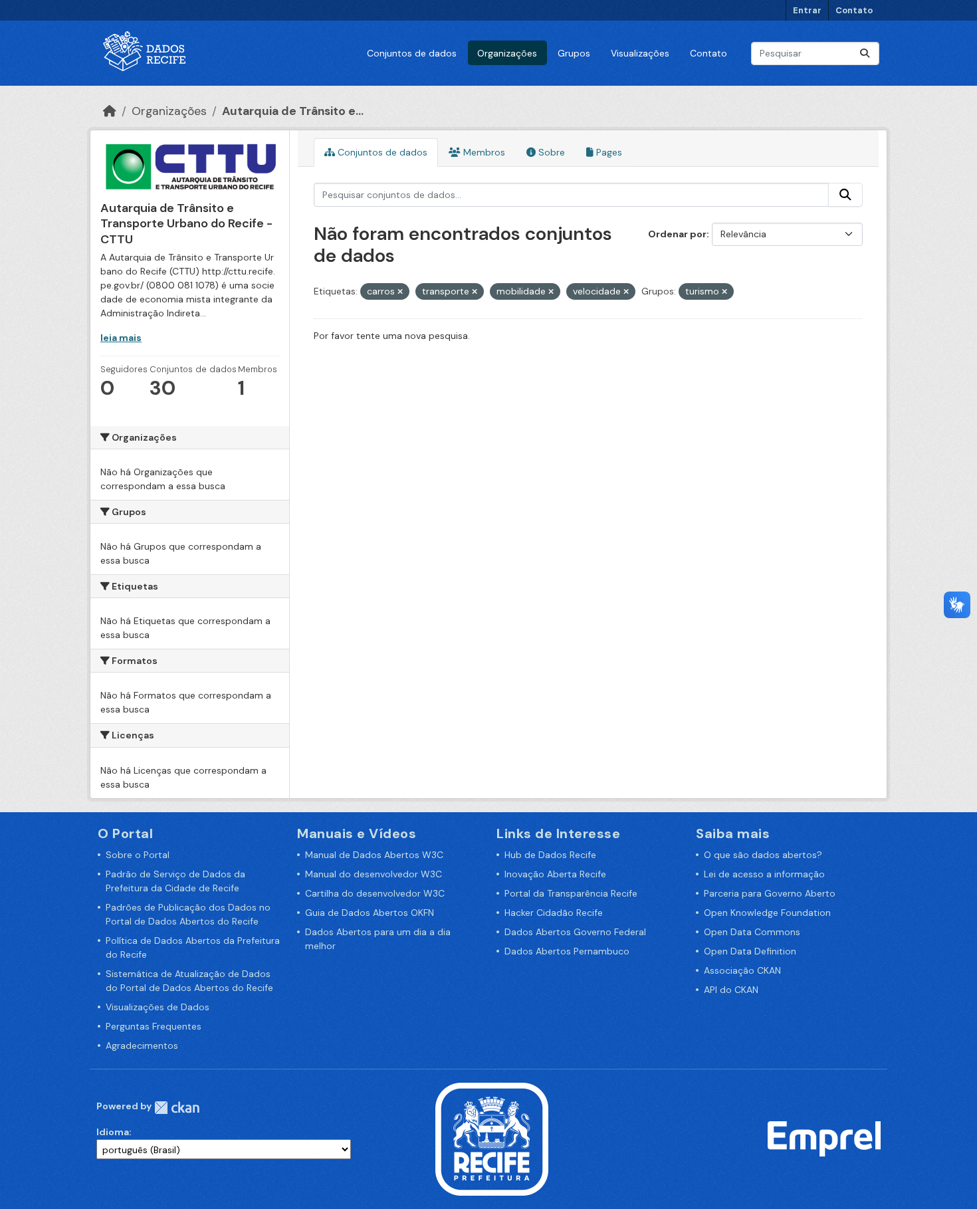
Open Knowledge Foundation (767, 913)
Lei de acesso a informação (764, 874)
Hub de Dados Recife (550, 855)
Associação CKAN (742, 970)
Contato (854, 10)
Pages (608, 152)
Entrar (807, 10)
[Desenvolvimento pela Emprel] (824, 1138)
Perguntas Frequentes (153, 1026)
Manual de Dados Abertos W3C (374, 855)
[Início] (109, 111)
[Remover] (400, 291)
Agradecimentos (142, 1045)
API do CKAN (731, 990)
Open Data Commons (752, 932)
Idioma (112, 1132)
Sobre (550, 152)
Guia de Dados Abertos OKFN (369, 913)
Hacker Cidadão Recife (553, 913)
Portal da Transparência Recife (570, 893)
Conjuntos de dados (412, 53)
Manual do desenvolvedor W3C (373, 874)
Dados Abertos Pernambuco (566, 951)
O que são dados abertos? (763, 855)
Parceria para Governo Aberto (769, 893)
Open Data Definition (750, 951)
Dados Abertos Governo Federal (575, 932)
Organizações (507, 53)
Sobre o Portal (137, 855)
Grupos (574, 53)
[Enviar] (864, 53)
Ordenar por (677, 234)
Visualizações (640, 53)
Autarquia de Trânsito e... (293, 111)
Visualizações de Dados (157, 1007)
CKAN (176, 1108)
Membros (483, 152)
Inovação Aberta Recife (555, 874)
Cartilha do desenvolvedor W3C (375, 893)
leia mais (121, 338)
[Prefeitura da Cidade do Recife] (491, 1138)
